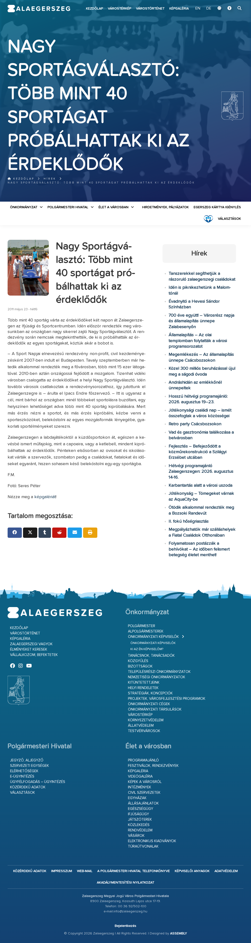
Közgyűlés (138, 661)
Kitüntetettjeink (144, 682)
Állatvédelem (141, 725)
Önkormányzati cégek (149, 704)
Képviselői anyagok (192, 871)
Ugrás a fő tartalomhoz (231, 2)
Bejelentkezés (125, 926)
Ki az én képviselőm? (146, 649)
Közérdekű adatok (28, 787)
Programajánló (143, 760)
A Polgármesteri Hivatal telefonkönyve (133, 871)
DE (208, 9)
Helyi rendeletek (143, 688)
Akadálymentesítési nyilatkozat (125, 882)
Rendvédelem (140, 830)
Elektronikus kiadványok (152, 841)
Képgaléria (179, 8)
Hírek (50, 178)
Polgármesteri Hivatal (68, 207)
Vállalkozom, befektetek (34, 655)
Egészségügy (140, 809)
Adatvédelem (226, 871)
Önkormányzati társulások (155, 709)
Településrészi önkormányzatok (159, 672)
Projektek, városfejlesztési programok (166, 699)
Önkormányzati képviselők (153, 637)
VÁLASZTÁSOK (229, 218)
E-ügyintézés (22, 776)
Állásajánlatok (143, 803)
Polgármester (141, 626)
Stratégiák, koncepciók (150, 693)
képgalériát (45, 497)
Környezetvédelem (145, 720)
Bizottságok (140, 666)
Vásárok (136, 836)
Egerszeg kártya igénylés (217, 207)
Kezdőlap (94, 8)
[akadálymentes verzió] (229, 8)
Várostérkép (119, 8)
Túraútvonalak (143, 846)
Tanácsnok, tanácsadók (151, 655)
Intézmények (139, 787)
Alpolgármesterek (145, 631)
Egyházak (137, 798)
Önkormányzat (23, 207)
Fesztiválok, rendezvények (153, 766)
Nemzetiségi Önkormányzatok (156, 677)
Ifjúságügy (138, 814)
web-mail (84, 871)
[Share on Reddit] (59, 533)
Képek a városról (145, 782)
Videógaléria (140, 776)
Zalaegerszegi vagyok (31, 644)
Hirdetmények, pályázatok (165, 207)
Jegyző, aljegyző (26, 760)
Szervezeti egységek (29, 766)
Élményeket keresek (28, 649)
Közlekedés (139, 825)
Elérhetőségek (24, 771)
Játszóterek (140, 819)
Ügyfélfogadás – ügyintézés (37, 782)
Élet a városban (113, 207)
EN (197, 9)
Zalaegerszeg (39, 8)
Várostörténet (150, 8)
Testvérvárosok (144, 731)
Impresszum (61, 871)
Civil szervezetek (144, 792)
